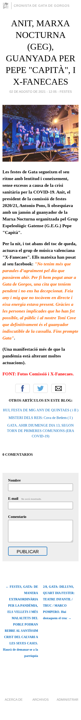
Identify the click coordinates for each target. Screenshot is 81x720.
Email (58, 388)
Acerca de (13, 699)
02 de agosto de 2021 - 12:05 (33, 91)
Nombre (14, 480)
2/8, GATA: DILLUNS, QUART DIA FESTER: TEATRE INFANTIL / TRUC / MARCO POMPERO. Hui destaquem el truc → (59, 602)
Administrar (67, 699)
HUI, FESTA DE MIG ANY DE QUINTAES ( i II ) (40, 410)
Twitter (40, 388)
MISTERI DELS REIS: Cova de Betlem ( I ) (41, 418)
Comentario (17, 517)
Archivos (40, 699)
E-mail (25, 498)
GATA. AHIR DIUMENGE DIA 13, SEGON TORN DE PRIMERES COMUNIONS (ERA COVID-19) (40, 430)
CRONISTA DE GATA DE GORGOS (42, 5)
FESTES (66, 91)
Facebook (22, 388)
